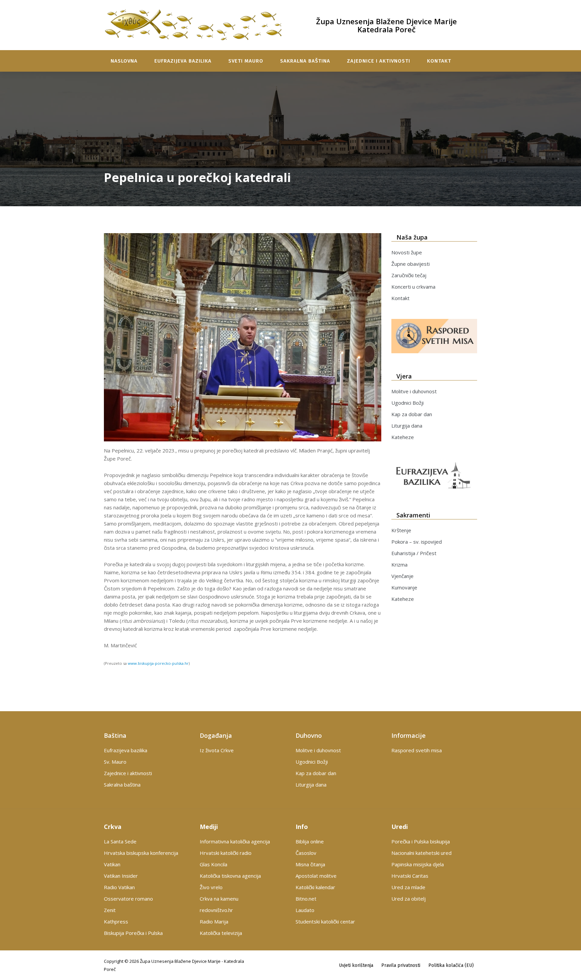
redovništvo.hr (216, 910)
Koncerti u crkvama (413, 286)
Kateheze (402, 437)
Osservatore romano (128, 898)
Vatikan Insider (121, 875)
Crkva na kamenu (219, 898)
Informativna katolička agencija (235, 841)
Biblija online (310, 841)
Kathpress (116, 921)
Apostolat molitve (316, 875)
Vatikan (112, 864)
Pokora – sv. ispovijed (416, 541)
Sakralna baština (305, 61)
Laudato (305, 910)
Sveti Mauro (245, 61)
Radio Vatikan (119, 887)
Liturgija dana (406, 425)
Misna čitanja (310, 864)
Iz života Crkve (217, 750)
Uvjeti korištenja (356, 965)
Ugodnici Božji (407, 402)
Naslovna (124, 61)
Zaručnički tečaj (408, 275)
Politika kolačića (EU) (451, 965)
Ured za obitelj (408, 898)
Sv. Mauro (115, 761)
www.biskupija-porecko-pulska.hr (158, 663)
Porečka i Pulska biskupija (420, 841)
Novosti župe (406, 252)
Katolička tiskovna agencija (230, 875)
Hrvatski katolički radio (225, 852)
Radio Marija (214, 921)
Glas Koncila (213, 864)
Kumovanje (404, 587)
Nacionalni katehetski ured (421, 852)
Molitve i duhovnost (414, 391)
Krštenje (401, 530)
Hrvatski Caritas (409, 875)
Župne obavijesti (410, 263)
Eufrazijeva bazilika (182, 61)
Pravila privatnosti (400, 965)
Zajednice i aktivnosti (378, 61)
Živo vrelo (211, 887)
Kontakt (439, 61)
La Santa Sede (120, 841)
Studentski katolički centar (325, 921)
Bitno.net (306, 898)
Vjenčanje (402, 576)
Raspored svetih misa (416, 750)
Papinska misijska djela (417, 864)
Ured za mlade (408, 887)
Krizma (399, 564)
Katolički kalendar (315, 887)
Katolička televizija (221, 933)
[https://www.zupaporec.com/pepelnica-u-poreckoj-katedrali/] (242, 337)
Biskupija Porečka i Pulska (133, 933)
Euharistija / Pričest (413, 553)
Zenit (110, 910)
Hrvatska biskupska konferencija (141, 852)
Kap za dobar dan (411, 414)
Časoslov (306, 852)
